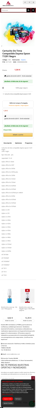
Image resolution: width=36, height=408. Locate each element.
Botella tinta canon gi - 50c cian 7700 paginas (9, 308)
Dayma (23, 60)
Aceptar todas (8, 399)
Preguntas (28, 143)
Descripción (8, 143)
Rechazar (18, 399)
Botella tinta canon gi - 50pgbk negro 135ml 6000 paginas (26, 308)
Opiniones (18, 143)
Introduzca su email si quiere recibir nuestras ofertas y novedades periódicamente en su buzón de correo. (18, 373)
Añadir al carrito (9, 320)
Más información (7, 394)
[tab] (7, 143)
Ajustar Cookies (8, 403)
